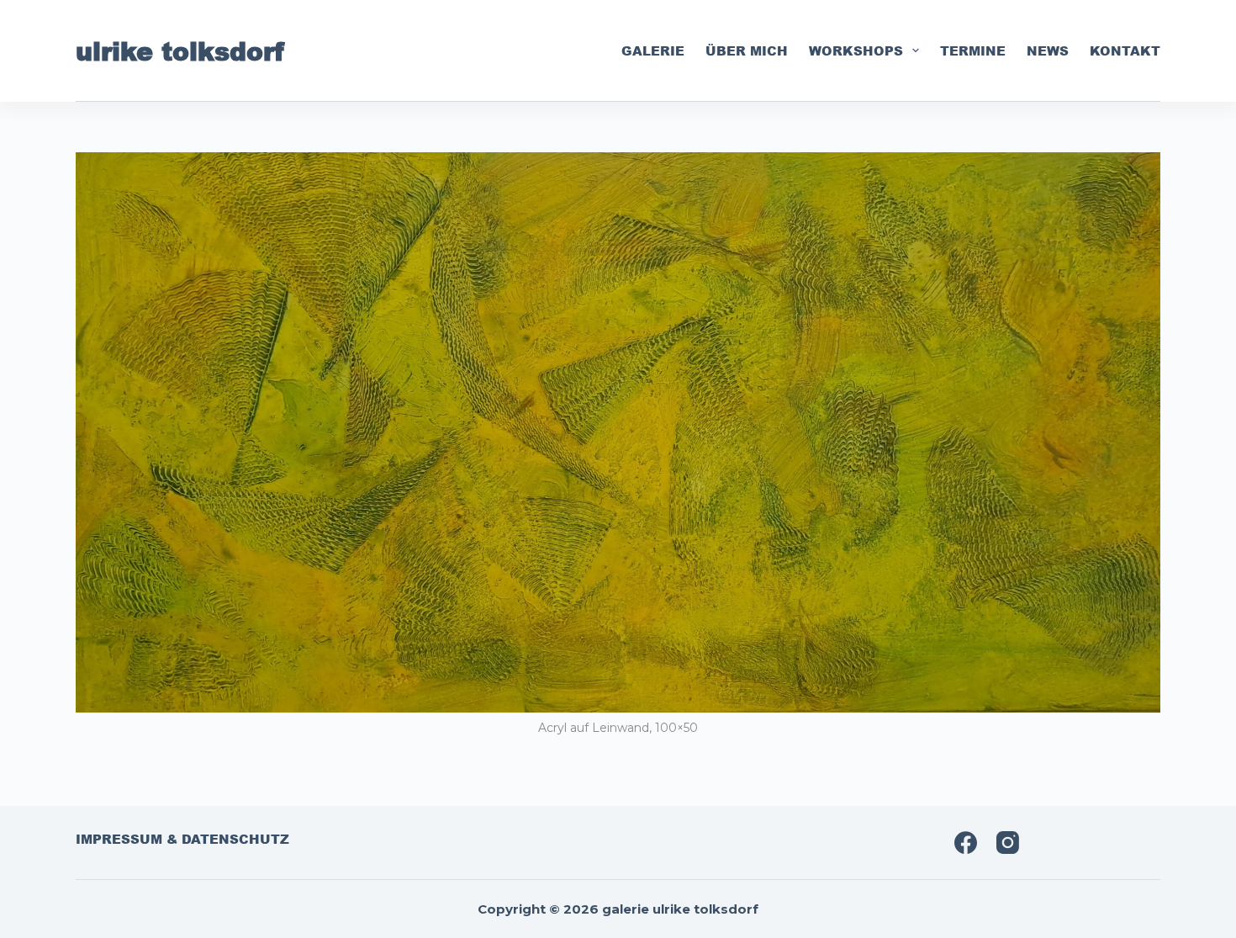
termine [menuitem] (973, 50)
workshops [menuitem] (856, 50)
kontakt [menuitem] (1125, 50)
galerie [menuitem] (652, 50)
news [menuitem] (1048, 50)
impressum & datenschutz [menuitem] (182, 839)
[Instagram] (1007, 842)
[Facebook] (965, 842)
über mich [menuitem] (746, 50)
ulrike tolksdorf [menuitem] (180, 50)
